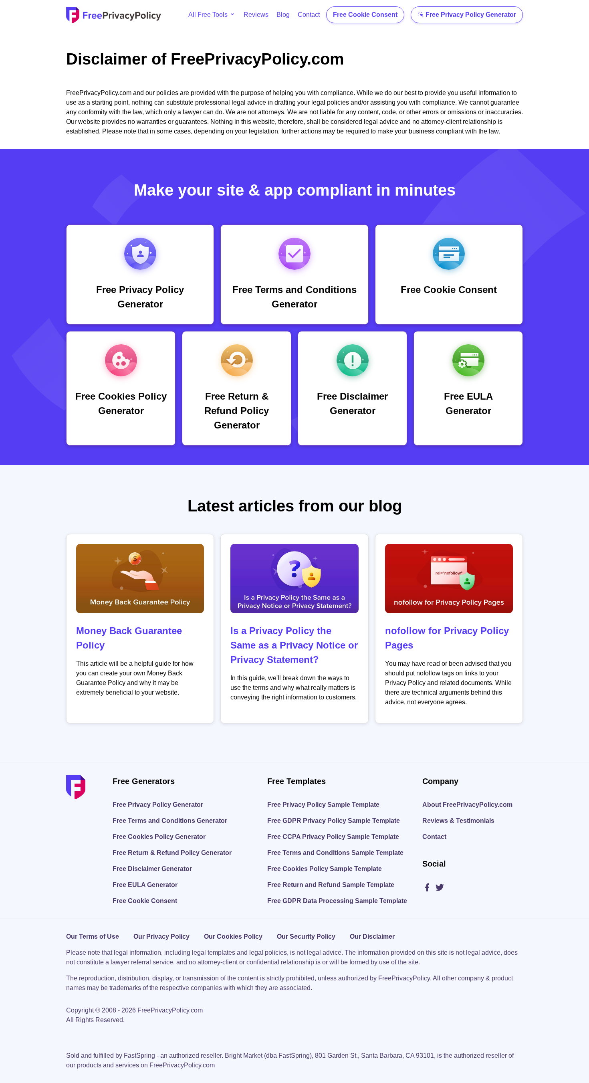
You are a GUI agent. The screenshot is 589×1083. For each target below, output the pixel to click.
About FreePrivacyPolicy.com (467, 804)
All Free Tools (208, 14)
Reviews (256, 14)
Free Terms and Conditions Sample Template (335, 852)
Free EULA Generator (145, 884)
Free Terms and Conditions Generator (170, 820)
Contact (309, 14)
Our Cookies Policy (233, 936)
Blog (283, 14)
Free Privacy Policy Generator (471, 14)
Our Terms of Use (92, 936)
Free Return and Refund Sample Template (330, 884)
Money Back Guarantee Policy (129, 638)
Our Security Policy (306, 936)
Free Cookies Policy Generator (159, 836)
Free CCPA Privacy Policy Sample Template (333, 836)
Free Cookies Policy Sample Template (324, 868)
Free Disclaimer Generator (152, 868)
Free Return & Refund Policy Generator (172, 852)
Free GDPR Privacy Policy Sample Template (333, 820)
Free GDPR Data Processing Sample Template (337, 900)
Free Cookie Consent (365, 14)
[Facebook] (428, 888)
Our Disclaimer (372, 936)
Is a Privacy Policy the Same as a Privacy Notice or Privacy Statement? (294, 645)
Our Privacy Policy (161, 936)
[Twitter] (439, 888)
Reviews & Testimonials (458, 820)
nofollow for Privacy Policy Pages (447, 638)
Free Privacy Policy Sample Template (323, 804)
